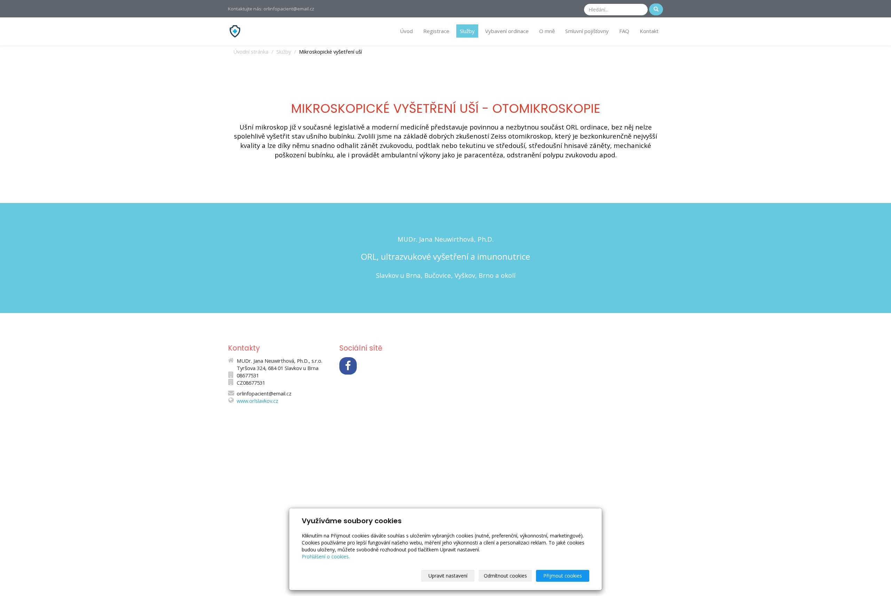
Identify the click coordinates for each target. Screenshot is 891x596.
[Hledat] (656, 9)
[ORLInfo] (235, 30)
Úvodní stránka (250, 51)
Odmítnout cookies (505, 575)
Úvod (406, 31)
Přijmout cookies (562, 575)
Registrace (436, 31)
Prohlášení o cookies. (326, 556)
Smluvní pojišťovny (587, 31)
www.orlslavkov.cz (257, 400)
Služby (467, 31)
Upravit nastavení (447, 575)
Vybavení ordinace (507, 31)
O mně (547, 31)
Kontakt (649, 31)
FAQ (624, 31)
